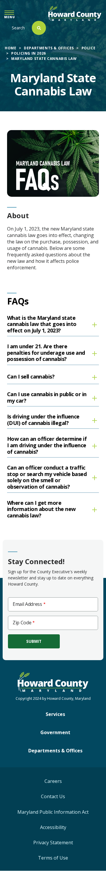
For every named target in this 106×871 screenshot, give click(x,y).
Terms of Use (53, 858)
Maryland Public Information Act (53, 812)
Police (89, 48)
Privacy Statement (53, 842)
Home (10, 48)
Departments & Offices (49, 48)
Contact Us (53, 796)
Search (18, 28)
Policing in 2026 (28, 53)
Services (55, 714)
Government (55, 732)
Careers (53, 781)
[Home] (74, 13)
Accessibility (53, 827)
